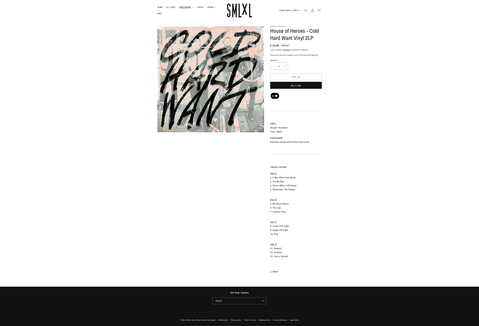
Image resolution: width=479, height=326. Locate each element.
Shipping (286, 50)
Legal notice (294, 320)
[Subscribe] (263, 300)
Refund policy (223, 320)
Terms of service (250, 320)
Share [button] (275, 271)
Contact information (280, 320)
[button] (186, 7)
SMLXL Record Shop (193, 320)
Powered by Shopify (208, 320)
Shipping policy (264, 320)
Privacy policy (236, 320)
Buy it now (296, 85)
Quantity (273, 60)
